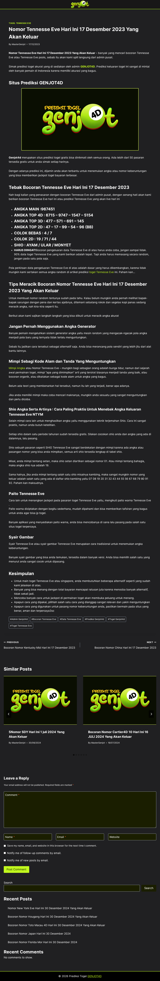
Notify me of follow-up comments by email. (34, 853)
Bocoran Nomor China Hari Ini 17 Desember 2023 (125, 645)
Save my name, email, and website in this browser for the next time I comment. (52, 845)
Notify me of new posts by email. (27, 860)
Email (61, 837)
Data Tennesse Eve (70, 619)
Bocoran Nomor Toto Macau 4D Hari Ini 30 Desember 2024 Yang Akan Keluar (56, 925)
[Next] (151, 714)
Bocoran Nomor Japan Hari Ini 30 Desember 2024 (39, 933)
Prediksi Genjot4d (94, 619)
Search (8, 882)
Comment (12, 794)
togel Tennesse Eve (101, 272)
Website (114, 837)
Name (10, 837)
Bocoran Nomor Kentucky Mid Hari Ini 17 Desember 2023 (39, 645)
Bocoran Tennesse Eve (44, 619)
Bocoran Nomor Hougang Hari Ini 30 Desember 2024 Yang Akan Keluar (52, 916)
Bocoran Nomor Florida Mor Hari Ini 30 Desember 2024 (42, 942)
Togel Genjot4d (116, 619)
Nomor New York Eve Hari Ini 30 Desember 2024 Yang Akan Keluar (50, 908)
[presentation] (40, 700)
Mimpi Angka (17, 368)
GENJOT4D (87, 66)
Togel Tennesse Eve (21, 625)
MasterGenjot (18, 44)
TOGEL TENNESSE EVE (20, 23)
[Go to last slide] (8, 714)
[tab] (74, 755)
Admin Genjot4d (19, 619)
